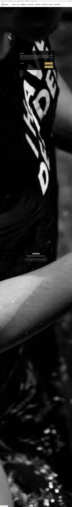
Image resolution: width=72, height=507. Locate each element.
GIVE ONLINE (29, 259)
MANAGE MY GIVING (41, 259)
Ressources (45, 4)
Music (22, 1)
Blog (36, 1)
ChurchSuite (57, 4)
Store (32, 1)
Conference (27, 1)
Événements (23, 4)
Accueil (14, 4)
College (18, 1)
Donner (51, 4)
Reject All (49, 63)
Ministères (38, 4)
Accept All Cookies (48, 66)
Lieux (18, 4)
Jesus (14, 1)
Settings (22, 63)
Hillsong (10, 1)
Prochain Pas (31, 4)
